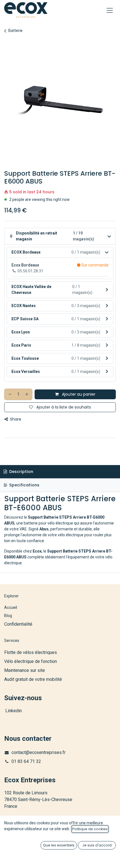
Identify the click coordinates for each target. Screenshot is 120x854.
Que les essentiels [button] (59, 845)
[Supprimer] (9, 394)
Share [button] (15, 419)
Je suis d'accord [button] (97, 845)
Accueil (10, 607)
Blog (8, 615)
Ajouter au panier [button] (78, 394)
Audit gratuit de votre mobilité (33, 679)
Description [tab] (20, 471)
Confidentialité (18, 624)
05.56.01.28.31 (30, 271)
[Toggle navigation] (110, 10)
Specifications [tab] (23, 485)
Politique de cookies (90, 829)
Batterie (15, 30)
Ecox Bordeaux (25, 265)
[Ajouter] (27, 394)
